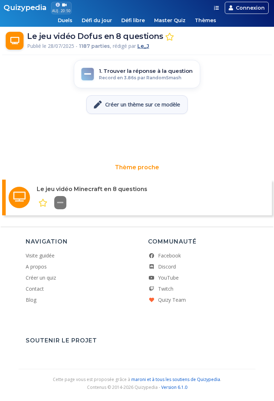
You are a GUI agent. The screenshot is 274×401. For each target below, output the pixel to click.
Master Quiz (170, 20)
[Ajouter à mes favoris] (169, 37)
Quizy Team (172, 299)
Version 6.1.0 (174, 387)
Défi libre (133, 20)
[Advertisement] (137, 139)
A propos (36, 266)
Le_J (143, 46)
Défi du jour (97, 20)
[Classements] (216, 8)
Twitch (165, 288)
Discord (167, 266)
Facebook (169, 255)
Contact (35, 288)
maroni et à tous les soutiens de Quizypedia (175, 379)
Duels (65, 20)
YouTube (168, 277)
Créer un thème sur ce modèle (142, 104)
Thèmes (205, 20)
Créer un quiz (41, 277)
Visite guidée (40, 255)
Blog (31, 299)
